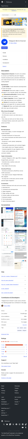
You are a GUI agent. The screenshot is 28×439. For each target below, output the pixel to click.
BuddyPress (4, 415)
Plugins (16, 390)
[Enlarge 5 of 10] (11, 236)
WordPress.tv (5, 404)
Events (16, 399)
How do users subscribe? (7, 280)
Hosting (3, 390)
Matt (3, 410)
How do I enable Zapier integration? (10, 284)
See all (25, 356)
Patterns (17, 393)
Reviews (5, 56)
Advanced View (5, 334)
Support (4, 66)
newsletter (19, 330)
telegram (24, 330)
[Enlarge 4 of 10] (11, 229)
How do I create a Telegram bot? (9, 276)
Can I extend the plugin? (7, 292)
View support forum (6, 366)
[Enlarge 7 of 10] (25, 209)
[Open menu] (26, 2)
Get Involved (18, 397)
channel (21, 327)
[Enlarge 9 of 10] (25, 254)
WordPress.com (5, 408)
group (25, 327)
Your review (4, 356)
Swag (17, 404)
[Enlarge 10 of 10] (25, 261)
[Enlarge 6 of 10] (11, 257)
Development (6, 62)
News (2, 388)
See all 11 (25, 324)
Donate (17, 401)
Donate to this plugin (6, 378)
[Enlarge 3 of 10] (11, 220)
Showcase (17, 386)
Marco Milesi (13, 43)
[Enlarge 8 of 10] (25, 231)
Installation (5, 59)
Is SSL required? (5, 288)
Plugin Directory (4, 5)
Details (4, 52)
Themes (16, 388)
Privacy (3, 393)
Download (4, 47)
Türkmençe (7, 421)
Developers (4, 401)
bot (18, 327)
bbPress (4, 413)
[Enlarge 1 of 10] (11, 209)
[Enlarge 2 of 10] (11, 216)
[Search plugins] (15, 15)
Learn (2, 397)
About (2, 386)
